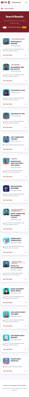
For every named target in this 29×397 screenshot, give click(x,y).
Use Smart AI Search (16, 27)
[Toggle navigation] (26, 2)
